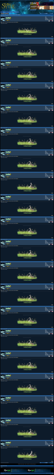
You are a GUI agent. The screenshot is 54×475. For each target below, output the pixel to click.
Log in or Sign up (51, 0)
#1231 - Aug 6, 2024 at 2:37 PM (4, 239)
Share (52, 81)
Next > (52, 13)
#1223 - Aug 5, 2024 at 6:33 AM (4, 60)
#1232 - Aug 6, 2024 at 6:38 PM (4, 261)
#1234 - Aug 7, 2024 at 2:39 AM (4, 306)
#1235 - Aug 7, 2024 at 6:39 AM (4, 328)
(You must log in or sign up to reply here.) (5, 462)
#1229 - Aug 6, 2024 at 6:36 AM (4, 194)
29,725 (52, 17)
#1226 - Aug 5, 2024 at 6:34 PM (4, 127)
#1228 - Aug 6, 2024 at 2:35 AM (4, 172)
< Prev (40, 13)
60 (44, 13)
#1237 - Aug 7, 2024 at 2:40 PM (4, 373)
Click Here (52, 63)
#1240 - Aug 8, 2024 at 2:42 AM (4, 440)
